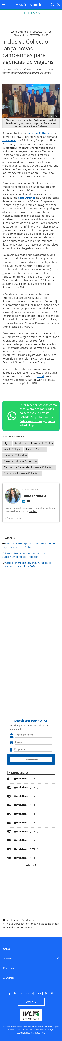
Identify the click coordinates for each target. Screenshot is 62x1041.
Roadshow (20, 443)
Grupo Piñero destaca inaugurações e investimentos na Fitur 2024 (26, 564)
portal (40, 376)
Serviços (7, 958)
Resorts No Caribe (42, 443)
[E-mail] (28, 501)
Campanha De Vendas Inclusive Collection (29, 467)
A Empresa (8, 977)
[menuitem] (31, 947)
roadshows (9, 140)
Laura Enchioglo (19, 31)
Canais (6, 948)
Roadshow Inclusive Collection (22, 473)
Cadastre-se (31, 759)
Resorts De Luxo (35, 449)
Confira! (33, 511)
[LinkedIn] (23, 501)
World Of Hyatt (13, 449)
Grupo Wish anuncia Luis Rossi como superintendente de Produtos (26, 554)
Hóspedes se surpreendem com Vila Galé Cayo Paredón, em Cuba (28, 545)
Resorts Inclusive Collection (20, 461)
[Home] (3, 919)
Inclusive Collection (15, 455)
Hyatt (7, 443)
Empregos (8, 968)
